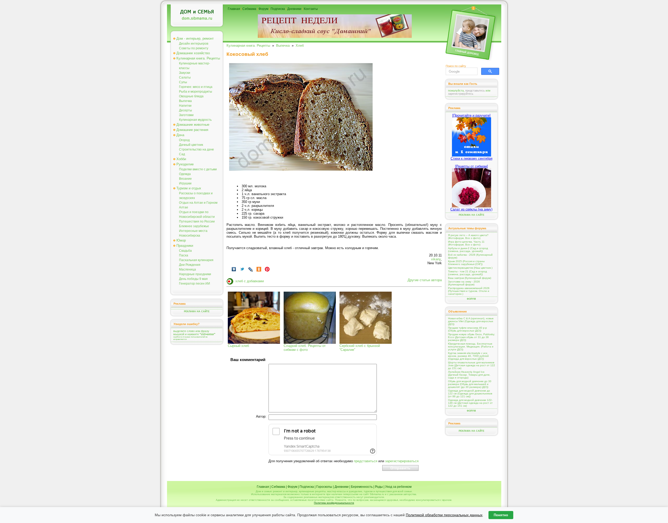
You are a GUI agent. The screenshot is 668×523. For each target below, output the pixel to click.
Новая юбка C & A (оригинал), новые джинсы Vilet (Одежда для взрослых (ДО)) (471, 321)
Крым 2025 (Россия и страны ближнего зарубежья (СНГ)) (466, 263)
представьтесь (475, 90)
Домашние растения (192, 130)
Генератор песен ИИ (194, 283)
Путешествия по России (197, 221)
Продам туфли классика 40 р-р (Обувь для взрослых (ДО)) (467, 329)
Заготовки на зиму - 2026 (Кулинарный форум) (464, 283)
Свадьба (185, 251)
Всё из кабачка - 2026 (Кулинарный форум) (470, 256)
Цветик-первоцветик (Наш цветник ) (470, 267)
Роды (379, 487)
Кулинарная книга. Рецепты (198, 58)
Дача (180, 135)
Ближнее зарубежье (194, 226)
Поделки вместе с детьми (198, 169)
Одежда (185, 174)
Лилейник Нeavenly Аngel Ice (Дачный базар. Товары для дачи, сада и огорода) (469, 374)
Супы (183, 82)
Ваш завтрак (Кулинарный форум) (469, 277)
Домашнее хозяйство (193, 53)
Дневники (294, 9)
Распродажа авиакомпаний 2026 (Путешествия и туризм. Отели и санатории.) (469, 291)
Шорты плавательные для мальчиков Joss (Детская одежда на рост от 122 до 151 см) (471, 365)
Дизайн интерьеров (193, 43)
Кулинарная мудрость (195, 120)
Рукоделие (185, 164)
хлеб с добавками (249, 281)
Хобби (181, 159)
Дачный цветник (191, 145)
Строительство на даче (196, 149)
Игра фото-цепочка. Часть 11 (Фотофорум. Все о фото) (466, 243)
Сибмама (249, 9)
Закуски (184, 73)
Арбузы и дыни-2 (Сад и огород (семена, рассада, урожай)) (468, 250)
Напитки (185, 105)
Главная (234, 9)
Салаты (185, 77)
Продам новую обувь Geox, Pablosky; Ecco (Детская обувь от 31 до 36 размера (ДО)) (471, 337)
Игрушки (185, 183)
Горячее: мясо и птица (195, 87)
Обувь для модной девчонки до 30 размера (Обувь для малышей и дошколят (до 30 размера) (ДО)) (469, 384)
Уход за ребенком (398, 487)
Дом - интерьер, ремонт (195, 38)
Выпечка (185, 101)
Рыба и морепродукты (195, 91)
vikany (436, 259)
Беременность (362, 487)
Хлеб (300, 45)
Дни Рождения (189, 265)
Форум (263, 9)
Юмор (181, 240)
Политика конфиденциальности (334, 502)
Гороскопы (324, 487)
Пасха (183, 255)
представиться (365, 461)
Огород (184, 140)
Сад (182, 154)
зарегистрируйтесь (460, 93)
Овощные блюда (191, 96)
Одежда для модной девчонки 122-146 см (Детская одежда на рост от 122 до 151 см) (470, 403)
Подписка (278, 9)
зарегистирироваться (402, 461)
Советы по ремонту (193, 48)
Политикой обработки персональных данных (444, 515)
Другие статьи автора (425, 280)
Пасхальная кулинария (196, 260)
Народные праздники (195, 274)
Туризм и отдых (188, 188)
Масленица (187, 269)
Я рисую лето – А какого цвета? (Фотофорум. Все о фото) (468, 236)
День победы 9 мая (193, 279)
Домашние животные (192, 125)
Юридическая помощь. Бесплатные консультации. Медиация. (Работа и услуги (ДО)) (470, 346)
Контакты (311, 9)
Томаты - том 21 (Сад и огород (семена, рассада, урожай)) (467, 273)
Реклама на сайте (197, 311)
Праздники (184, 246)
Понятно (501, 515)
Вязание (185, 179)
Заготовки (186, 115)
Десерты (185, 110)
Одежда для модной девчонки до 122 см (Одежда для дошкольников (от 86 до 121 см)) (470, 393)
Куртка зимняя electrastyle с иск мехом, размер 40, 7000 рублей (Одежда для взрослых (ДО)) (468, 356)
